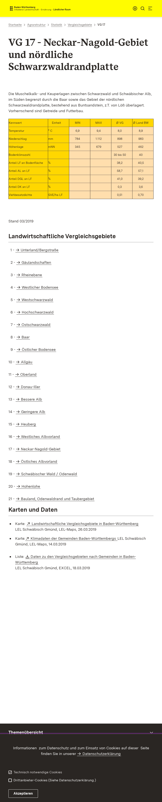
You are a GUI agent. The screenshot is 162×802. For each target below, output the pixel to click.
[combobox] (135, 8)
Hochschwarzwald (38, 312)
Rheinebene (32, 275)
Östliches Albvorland (39, 461)
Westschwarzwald (37, 299)
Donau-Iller (30, 387)
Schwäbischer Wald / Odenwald (49, 474)
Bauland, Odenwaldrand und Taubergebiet (57, 499)
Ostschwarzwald (36, 324)
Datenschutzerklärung (101, 753)
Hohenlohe (31, 486)
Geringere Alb (33, 411)
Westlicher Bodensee (40, 287)
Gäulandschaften (36, 262)
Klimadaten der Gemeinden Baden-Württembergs (74, 538)
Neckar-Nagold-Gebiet (40, 449)
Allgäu (26, 362)
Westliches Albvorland (40, 436)
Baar (26, 337)
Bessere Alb (31, 399)
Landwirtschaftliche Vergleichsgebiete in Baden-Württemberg (85, 523)
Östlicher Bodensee (39, 349)
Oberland (28, 374)
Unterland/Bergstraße (39, 250)
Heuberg (28, 424)
